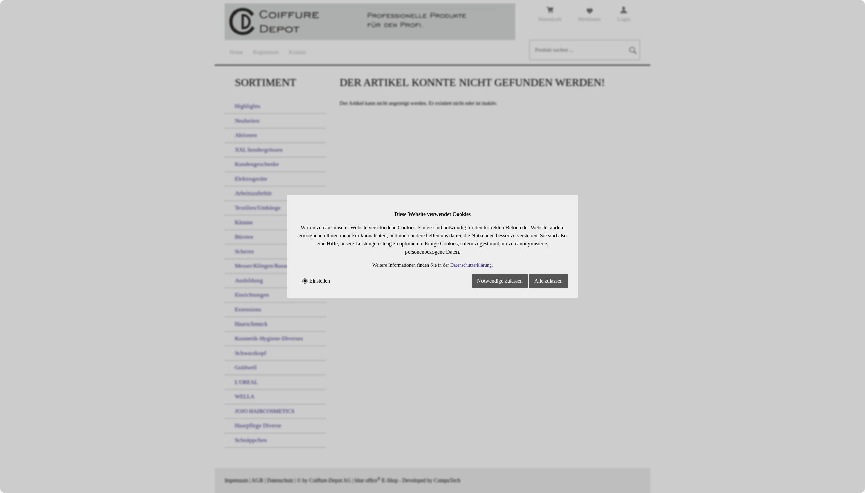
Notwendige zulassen (500, 281)
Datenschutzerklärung (471, 265)
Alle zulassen (548, 281)
